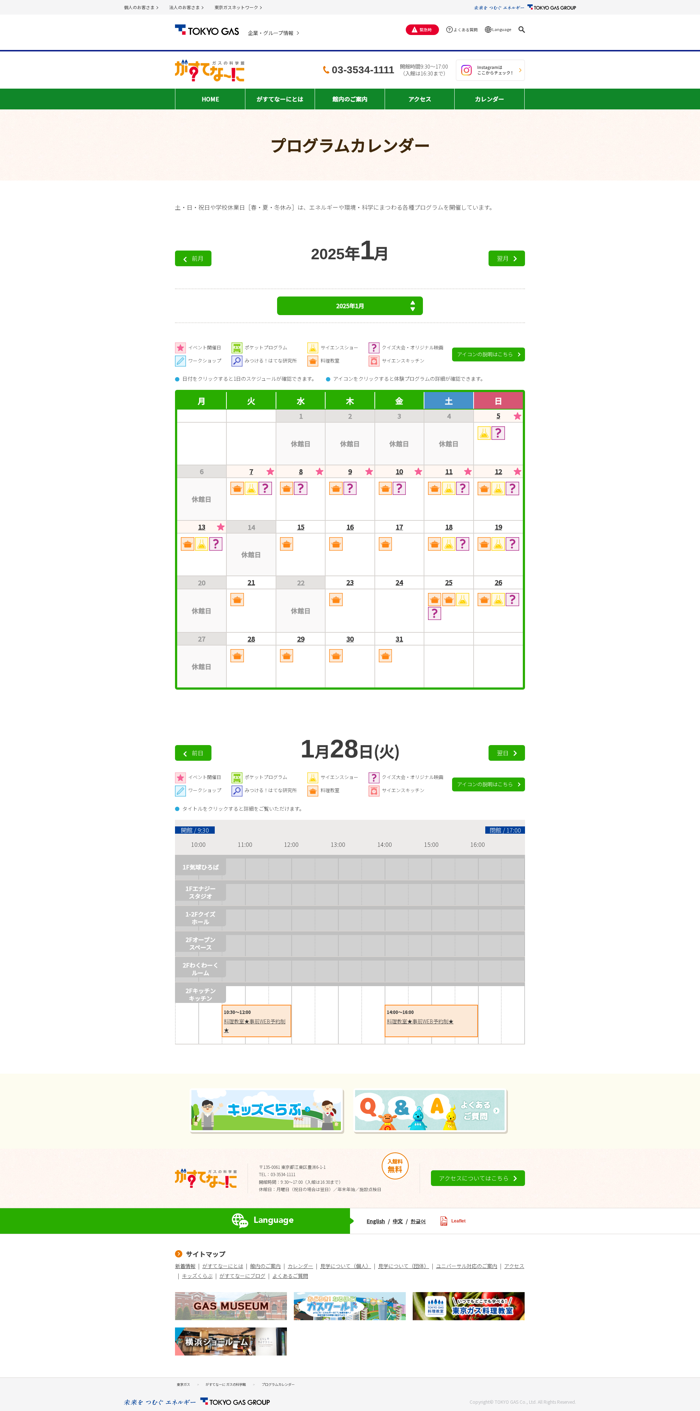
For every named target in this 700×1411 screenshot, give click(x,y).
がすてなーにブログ (242, 1275)
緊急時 (426, 29)
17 (399, 527)
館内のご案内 (265, 1265)
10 (399, 472)
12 (498, 472)
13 (201, 527)
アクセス (514, 1265)
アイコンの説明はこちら (485, 354)
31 (399, 639)
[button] (521, 29)
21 (251, 582)
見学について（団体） (403, 1265)
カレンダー (300, 1265)
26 (498, 582)
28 (251, 639)
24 (399, 582)
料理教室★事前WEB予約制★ (420, 1021)
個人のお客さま (139, 7)
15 (300, 527)
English (376, 1221)
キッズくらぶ (197, 1275)
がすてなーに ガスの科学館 (226, 1384)
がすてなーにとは (222, 1265)
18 (448, 527)
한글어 (418, 1221)
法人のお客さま (184, 7)
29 (300, 639)
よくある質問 (466, 29)
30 (350, 639)
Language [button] (501, 29)
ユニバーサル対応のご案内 (466, 1265)
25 (448, 582)
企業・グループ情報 (270, 32)
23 (350, 582)
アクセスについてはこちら (474, 1178)
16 (350, 527)
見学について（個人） (345, 1265)
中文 (398, 1221)
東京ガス (183, 1384)
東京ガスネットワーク (236, 7)
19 (498, 527)
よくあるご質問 (290, 1275)
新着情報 (185, 1265)
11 (448, 472)
